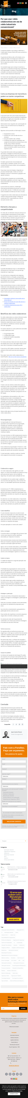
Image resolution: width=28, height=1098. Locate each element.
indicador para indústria (6, 945)
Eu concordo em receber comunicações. (13, 812)
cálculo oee (12, 935)
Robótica (6, 858)
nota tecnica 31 (20, 957)
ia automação (19, 942)
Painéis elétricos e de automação (11, 797)
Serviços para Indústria (9, 859)
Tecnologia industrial (5, 978)
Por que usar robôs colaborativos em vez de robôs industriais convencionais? (11, 23)
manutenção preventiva (6, 952)
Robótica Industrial (14, 1037)
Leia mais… (14, 1023)
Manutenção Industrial (8, 795)
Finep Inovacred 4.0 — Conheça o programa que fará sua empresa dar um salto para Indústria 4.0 (16, 867)
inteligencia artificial (5, 947)
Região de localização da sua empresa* (11, 801)
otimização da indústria (6, 963)
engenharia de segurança (18, 940)
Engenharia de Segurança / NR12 (11, 799)
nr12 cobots (13, 960)
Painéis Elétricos (14, 1042)
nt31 (19, 960)
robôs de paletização (6, 973)
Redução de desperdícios (18, 968)
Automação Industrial (8, 792)
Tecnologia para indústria (17, 978)
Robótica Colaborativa (8, 794)
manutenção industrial (13, 950)
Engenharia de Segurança (9, 851)
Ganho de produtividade (6, 942)
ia (14, 942)
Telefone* (4, 779)
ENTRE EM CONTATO (14, 1065)
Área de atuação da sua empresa (10, 784)
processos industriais (5, 968)
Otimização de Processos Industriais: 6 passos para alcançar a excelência (16, 881)
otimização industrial (5, 965)
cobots (16, 932)
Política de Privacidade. (17, 1091)
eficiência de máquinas (6, 940)
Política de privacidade (14, 1026)
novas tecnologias (5, 960)
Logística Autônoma (14, 1040)
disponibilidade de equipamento (8, 937)
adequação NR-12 (20, 929)
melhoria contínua (5, 957)
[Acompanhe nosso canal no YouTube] (13, 1074)
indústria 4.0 (21, 945)
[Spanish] (23, 3)
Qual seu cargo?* (6, 774)
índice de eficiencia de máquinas (17, 980)
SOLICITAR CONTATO (14, 821)
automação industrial (8, 932)
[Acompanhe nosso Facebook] (6, 1074)
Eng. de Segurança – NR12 (14, 1047)
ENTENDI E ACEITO (14, 1093)
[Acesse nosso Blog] (17, 1074)
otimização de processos (18, 963)
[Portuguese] (20, 3)
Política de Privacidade (7, 816)
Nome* (3, 759)
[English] (18, 3)
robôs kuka (15, 973)
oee (23, 960)
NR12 (5, 856)
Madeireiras (6, 853)
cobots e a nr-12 (4, 935)
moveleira (13, 957)
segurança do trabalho (16, 975)
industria (15, 945)
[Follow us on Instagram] (21, 1074)
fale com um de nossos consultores (17, 357)
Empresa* (4, 769)
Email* (3, 764)
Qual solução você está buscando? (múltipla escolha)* (12, 789)
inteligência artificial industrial (18, 947)
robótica (3, 970)
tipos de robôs (4, 980)
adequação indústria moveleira (7, 929)
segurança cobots (5, 975)
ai (1, 932)
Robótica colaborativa (11, 970)
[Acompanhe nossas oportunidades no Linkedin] (10, 1074)
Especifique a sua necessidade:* (10, 806)
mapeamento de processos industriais (9, 955)
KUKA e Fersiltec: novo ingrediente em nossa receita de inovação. (16, 874)
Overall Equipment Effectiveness (19, 965)
